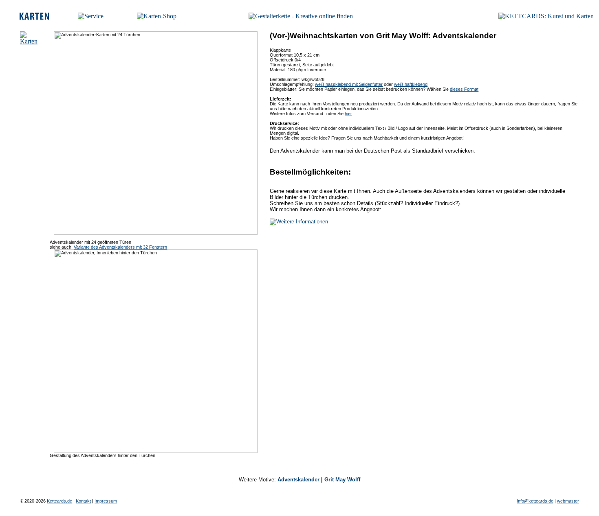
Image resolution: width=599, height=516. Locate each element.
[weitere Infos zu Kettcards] (91, 16)
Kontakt (83, 501)
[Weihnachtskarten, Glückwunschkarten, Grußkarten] (34, 17)
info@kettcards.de (535, 501)
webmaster (568, 501)
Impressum (106, 501)
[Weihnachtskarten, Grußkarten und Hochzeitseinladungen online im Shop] (156, 16)
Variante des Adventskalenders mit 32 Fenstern (120, 247)
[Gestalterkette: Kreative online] (301, 16)
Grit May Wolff (342, 480)
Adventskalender (298, 480)
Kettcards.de (59, 501)
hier (348, 113)
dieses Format (464, 89)
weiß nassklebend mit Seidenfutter (349, 84)
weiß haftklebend (410, 84)
